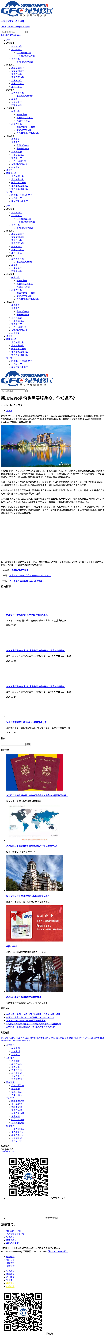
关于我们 (10, 192)
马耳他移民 (16, 49)
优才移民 (10, 1126)
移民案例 (15, 1051)
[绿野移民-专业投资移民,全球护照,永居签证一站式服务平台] (53, 379)
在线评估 (15, 1055)
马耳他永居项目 (24, 53)
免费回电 (10, 1286)
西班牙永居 (16, 1092)
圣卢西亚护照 (17, 1120)
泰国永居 (15, 142)
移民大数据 (11, 173)
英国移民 (15, 59)
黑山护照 (15, 1116)
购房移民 (10, 1082)
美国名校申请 (12, 1243)
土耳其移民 (16, 87)
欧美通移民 (11, 1240)
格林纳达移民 (17, 68)
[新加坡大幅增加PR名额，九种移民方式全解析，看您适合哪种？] (25, 645)
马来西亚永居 (17, 155)
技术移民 (10, 1277)
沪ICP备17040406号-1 (58, 1251)
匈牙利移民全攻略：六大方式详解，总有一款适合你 (30, 1017)
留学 (39, 1038)
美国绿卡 (15, 1061)
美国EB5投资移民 (25, 118)
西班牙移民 (16, 105)
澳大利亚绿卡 (17, 1079)
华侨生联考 (16, 158)
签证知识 (70, 1038)
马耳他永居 (16, 1073)
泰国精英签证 (23, 145)
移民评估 (10, 1283)
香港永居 (15, 139)
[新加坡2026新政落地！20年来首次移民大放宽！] (25, 609)
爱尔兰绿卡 (16, 1070)
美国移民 (15, 111)
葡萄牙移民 (16, 102)
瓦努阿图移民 (17, 71)
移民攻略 (24, 1040)
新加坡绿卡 (16, 1064)
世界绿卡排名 (17, 179)
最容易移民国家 (18, 183)
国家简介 (19, 1038)
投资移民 (44, 1038)
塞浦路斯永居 (17, 1085)
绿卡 (30, 1040)
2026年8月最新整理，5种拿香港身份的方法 (26, 1021)
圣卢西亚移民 (17, 77)
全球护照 (10, 1098)
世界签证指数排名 (19, 189)
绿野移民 (24, 570)
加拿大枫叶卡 (17, 1076)
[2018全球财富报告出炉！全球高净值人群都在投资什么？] (34, 840)
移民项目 (10, 1260)
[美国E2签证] (34, 941)
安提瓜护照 (16, 1107)
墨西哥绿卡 (16, 1141)
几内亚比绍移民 (18, 161)
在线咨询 (10, 1263)
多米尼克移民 (17, 84)
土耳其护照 (16, 1104)
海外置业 (10, 170)
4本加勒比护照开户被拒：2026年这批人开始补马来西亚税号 (33, 1024)
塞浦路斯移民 (17, 93)
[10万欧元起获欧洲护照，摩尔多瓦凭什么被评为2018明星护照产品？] (34, 790)
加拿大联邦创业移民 (26, 127)
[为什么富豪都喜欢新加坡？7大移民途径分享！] (25, 717)
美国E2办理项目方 (19, 201)
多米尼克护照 (17, 1113)
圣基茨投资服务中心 (15, 1234)
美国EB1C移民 (23, 121)
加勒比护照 (78, 1038)
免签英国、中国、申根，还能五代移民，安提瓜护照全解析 (33, 1014)
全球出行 (11, 1038)
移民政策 (26, 1038)
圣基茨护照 (16, 1110)
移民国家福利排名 (19, 186)
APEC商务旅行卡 (19, 164)
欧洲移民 (93, 1038)
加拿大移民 (16, 124)
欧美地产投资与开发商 (21, 195)
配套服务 (15, 167)
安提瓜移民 (16, 80)
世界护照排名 (17, 176)
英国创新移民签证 (25, 62)
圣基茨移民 (16, 74)
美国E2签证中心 (13, 1231)
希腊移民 (15, 99)
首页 (8, 40)
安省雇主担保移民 (25, 130)
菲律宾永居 (16, 152)
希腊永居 (15, 1089)
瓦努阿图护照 (17, 1123)
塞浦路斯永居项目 (25, 96)
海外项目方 (16, 198)
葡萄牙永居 (16, 1095)
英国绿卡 (15, 1067)
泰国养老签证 (23, 148)
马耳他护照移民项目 (26, 56)
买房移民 (51, 1038)
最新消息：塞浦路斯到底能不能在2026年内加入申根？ (31, 1027)
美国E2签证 (22, 114)
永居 (57, 1038)
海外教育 (6, 1040)
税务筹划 (62, 1038)
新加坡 (9, 410)
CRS (12, 1040)
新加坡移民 (16, 46)
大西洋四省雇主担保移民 (28, 133)
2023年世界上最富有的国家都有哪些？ (26, 581)
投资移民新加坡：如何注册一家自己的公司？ (30, 575)
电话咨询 (10, 1257)
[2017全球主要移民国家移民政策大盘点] (34, 991)
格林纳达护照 (17, 1101)
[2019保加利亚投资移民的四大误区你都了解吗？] (34, 890)
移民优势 (4, 1038)
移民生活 (16, 570)
